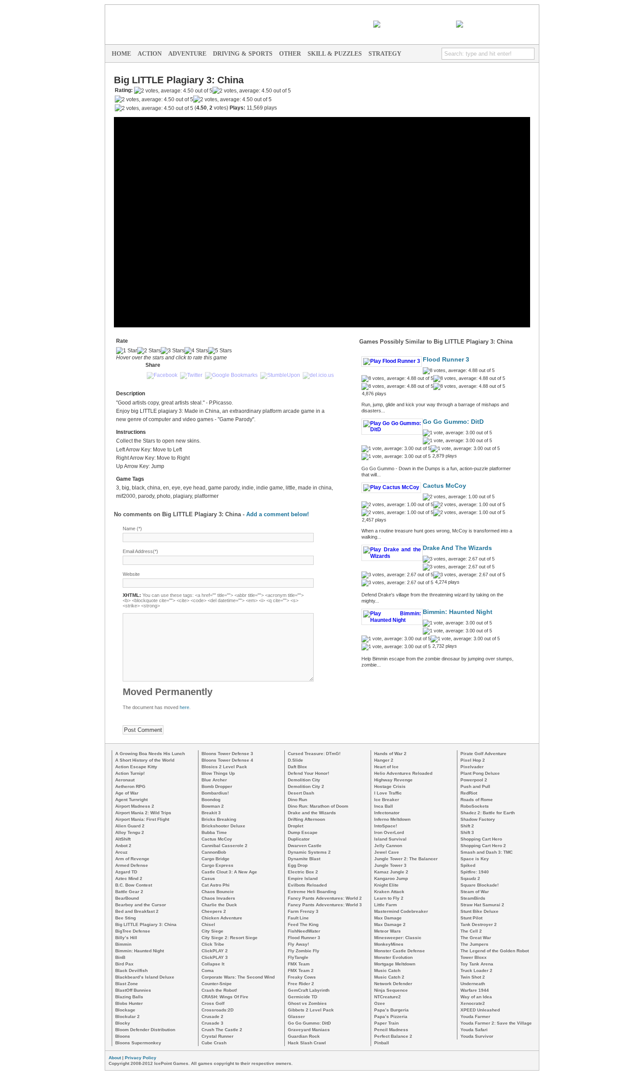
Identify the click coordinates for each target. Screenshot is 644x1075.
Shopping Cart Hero (481, 839)
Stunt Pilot (471, 917)
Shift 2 (467, 825)
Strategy (384, 53)
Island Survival (390, 839)
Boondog (211, 799)
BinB (120, 957)
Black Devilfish (131, 970)
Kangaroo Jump (391, 878)
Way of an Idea (476, 996)
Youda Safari (474, 1029)
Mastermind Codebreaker (401, 911)
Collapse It (213, 963)
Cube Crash (214, 1042)
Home (121, 53)
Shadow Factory (477, 819)
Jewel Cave (386, 852)
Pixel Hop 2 (472, 760)
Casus (208, 878)
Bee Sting (125, 917)
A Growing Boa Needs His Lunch (150, 753)
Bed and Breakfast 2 (137, 911)
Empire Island (303, 878)
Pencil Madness (391, 1029)
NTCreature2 (387, 996)
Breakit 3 (211, 812)
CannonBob (214, 852)
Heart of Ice (386, 766)
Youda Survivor (476, 1036)
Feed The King (303, 924)
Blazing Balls (129, 996)
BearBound (127, 898)
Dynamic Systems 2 (309, 852)
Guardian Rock (304, 1036)
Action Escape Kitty (136, 766)
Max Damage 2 (390, 924)
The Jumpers (474, 944)
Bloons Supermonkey (138, 1042)
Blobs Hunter (129, 1003)
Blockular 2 (127, 1016)
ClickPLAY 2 (215, 950)
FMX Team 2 (301, 970)
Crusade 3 (212, 1023)
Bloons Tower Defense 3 (227, 753)
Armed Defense (131, 865)
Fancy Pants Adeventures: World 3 (325, 904)
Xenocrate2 (472, 1003)
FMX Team (299, 963)
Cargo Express (218, 865)
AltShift (123, 839)
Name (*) (132, 528)
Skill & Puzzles (335, 53)
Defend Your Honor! (308, 773)
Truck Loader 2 (476, 970)
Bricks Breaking (219, 819)
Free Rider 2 (301, 983)
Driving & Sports (242, 53)
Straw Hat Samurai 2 (482, 904)
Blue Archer (214, 779)
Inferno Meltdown (392, 819)
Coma (208, 970)
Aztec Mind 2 (128, 878)
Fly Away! (298, 944)
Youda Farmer (475, 1016)
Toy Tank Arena (476, 963)
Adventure (187, 53)
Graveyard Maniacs (309, 1029)
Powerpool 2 (473, 779)
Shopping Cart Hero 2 (483, 845)
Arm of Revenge (132, 858)
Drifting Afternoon (306, 819)
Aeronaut (124, 779)
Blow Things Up (218, 773)
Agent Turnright (131, 799)
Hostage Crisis (390, 786)
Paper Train (386, 1023)
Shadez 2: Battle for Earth (487, 812)
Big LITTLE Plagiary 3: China (146, 924)
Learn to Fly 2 (388, 898)
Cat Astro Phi (216, 885)
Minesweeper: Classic (397, 937)
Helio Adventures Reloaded (403, 773)
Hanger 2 (383, 760)
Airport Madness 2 (134, 806)
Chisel (208, 924)
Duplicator (299, 839)
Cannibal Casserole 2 (225, 845)
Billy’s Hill (126, 937)
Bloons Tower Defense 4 (227, 760)
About (115, 1057)
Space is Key (474, 858)
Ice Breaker (386, 799)
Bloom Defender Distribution (145, 1029)
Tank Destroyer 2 (478, 924)
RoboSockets (474, 806)
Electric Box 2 (303, 871)
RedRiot (468, 793)
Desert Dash (301, 793)
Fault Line (298, 917)
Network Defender (393, 983)
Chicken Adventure (222, 917)
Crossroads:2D (218, 1010)
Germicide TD (302, 996)
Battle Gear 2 (129, 891)
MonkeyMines (388, 944)
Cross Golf (213, 1003)
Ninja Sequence (391, 990)
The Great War (475, 937)
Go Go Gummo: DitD (453, 422)
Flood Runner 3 (446, 359)
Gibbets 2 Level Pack (311, 1010)
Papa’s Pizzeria (390, 1016)
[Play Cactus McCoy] (391, 487)
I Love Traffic (388, 793)
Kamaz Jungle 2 (391, 871)
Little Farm (385, 904)
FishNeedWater (304, 931)
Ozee (379, 1003)
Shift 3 (467, 832)
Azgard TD (126, 871)
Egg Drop (298, 865)
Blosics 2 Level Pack (224, 766)
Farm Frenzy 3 (303, 911)
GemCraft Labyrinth (308, 990)
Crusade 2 (212, 1016)
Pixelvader (472, 766)
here (184, 707)
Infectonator (387, 812)
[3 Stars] (172, 350)
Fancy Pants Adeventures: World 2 (325, 898)
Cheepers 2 (214, 911)
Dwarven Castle (305, 845)
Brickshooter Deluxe (223, 825)
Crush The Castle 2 (222, 1029)
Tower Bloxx (473, 957)
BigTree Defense (132, 931)
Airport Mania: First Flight (142, 819)
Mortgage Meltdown (394, 963)
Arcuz (121, 852)
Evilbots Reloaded (307, 885)
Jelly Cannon (388, 845)
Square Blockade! (479, 885)
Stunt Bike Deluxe (479, 911)
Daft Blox (297, 766)
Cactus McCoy (444, 486)
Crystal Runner (218, 1036)
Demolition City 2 (306, 786)
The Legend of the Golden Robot (494, 950)
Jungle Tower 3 (390, 865)
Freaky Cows (302, 977)
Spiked (467, 865)
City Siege (212, 931)
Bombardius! (215, 793)
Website (131, 574)
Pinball (381, 1042)
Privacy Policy (140, 1057)
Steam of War (474, 891)
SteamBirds (472, 898)
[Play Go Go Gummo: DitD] (392, 429)
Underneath (472, 983)
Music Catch (387, 970)
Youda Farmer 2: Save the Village (496, 1023)
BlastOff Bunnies (133, 990)
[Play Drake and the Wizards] (392, 556)
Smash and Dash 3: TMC (486, 852)
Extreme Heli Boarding (312, 891)
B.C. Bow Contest (133, 885)
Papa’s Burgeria (391, 1010)
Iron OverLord (389, 832)
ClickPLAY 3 (215, 957)
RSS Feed (441, 24)
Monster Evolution (393, 957)
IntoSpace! (385, 825)
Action (150, 53)
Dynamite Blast (304, 858)
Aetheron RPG (130, 786)
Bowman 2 (213, 806)
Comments (524, 24)
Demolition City (304, 779)
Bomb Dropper (217, 786)
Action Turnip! (130, 773)
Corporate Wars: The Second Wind (238, 977)
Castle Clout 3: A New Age (229, 871)
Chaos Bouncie (218, 891)
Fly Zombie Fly (303, 950)
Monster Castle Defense (399, 950)
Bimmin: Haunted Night (457, 612)
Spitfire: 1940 (474, 871)
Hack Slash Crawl (307, 1042)
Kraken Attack (389, 891)
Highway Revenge (393, 779)
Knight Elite (386, 885)
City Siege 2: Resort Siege (230, 937)
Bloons (122, 1036)
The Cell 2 (471, 931)
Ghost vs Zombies (307, 1003)
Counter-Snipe (217, 983)
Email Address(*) (140, 551)
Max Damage (388, 917)
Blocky (122, 1023)
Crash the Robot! (219, 990)
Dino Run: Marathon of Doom (318, 806)
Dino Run (297, 799)
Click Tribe (213, 944)
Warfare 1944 (474, 990)
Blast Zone (126, 983)
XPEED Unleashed (480, 1010)
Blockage (125, 1010)
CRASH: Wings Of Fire (225, 996)
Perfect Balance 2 (393, 1036)
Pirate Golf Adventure (483, 753)
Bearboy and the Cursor (140, 904)
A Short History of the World (144, 760)
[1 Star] (126, 350)
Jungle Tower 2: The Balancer (406, 858)
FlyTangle (298, 957)
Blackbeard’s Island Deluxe (144, 977)
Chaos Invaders (218, 898)
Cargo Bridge (216, 858)
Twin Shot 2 (472, 977)
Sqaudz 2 (470, 878)
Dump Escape (303, 832)
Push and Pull (475, 786)
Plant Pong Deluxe (480, 773)
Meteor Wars (387, 931)
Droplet (295, 825)
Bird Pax (124, 963)
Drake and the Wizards (457, 548)
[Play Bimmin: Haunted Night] (392, 620)
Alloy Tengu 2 (129, 832)
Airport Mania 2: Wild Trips (143, 812)
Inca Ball (383, 806)
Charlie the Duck (219, 904)
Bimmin (123, 944)
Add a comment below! (277, 514)
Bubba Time (214, 832)
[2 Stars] (149, 350)
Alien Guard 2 (130, 825)
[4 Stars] (196, 350)
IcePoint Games (451, 11)
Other (290, 53)
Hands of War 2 (390, 753)
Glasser (296, 1016)
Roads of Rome (476, 799)
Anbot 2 (123, 845)
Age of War (126, 793)
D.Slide (295, 760)
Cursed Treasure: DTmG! (314, 753)
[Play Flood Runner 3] (391, 361)
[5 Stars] (220, 350)
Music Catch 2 (389, 977)
